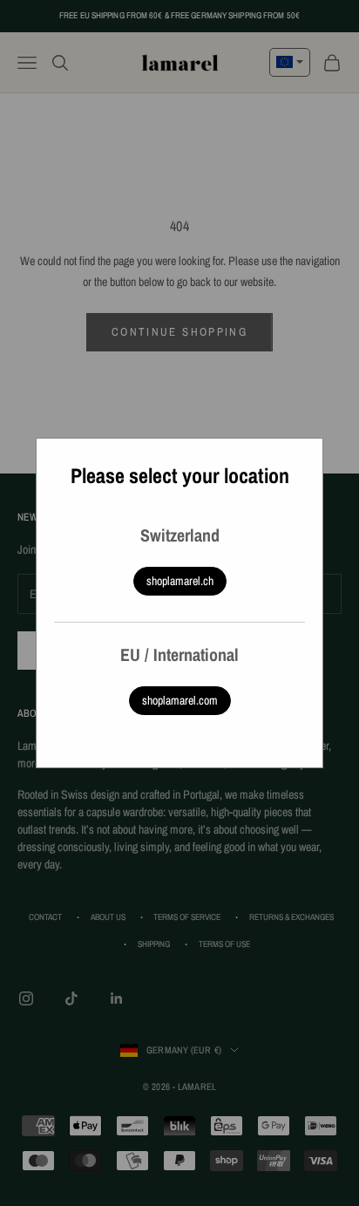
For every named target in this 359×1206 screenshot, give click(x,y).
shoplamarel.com (180, 700)
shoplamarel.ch (179, 581)
